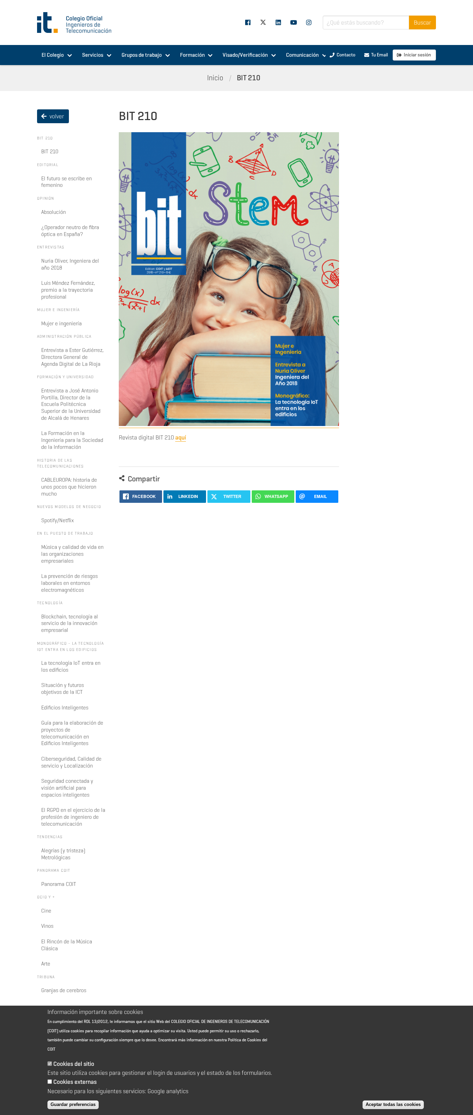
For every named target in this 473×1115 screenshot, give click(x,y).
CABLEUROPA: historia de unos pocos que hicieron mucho (69, 487)
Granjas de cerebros (63, 990)
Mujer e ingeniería (61, 323)
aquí (180, 437)
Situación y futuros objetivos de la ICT (62, 688)
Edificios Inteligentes (64, 707)
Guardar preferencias (73, 1104)
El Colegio (53, 55)
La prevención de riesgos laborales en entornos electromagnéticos (69, 583)
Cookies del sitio (73, 1064)
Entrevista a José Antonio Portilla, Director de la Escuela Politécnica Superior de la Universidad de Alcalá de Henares (70, 404)
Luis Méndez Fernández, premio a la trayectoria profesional (68, 290)
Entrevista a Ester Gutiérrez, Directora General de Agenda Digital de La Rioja (72, 357)
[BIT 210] (229, 424)
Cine (46, 910)
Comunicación (302, 55)
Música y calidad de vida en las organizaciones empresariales (72, 554)
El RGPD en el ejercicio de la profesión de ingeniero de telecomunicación (73, 817)
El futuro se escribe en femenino (66, 182)
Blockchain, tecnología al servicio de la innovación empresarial (69, 623)
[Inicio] (77, 22)
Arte (45, 963)
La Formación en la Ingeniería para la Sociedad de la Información (72, 440)
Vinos (47, 926)
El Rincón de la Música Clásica (66, 945)
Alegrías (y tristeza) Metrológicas (63, 854)
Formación (192, 55)
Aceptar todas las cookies (393, 1104)
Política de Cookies (244, 1039)
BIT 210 (248, 77)
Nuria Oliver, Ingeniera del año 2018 (70, 264)
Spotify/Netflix (57, 520)
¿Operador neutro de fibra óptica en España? (70, 230)
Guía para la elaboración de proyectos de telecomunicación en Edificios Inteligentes (72, 732)
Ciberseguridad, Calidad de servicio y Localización (71, 762)
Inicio (215, 77)
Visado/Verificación (245, 55)
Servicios (92, 55)
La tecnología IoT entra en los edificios (70, 666)
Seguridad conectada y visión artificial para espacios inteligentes (67, 788)
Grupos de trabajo (142, 55)
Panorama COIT (58, 884)
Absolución (53, 212)
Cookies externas (75, 1082)
